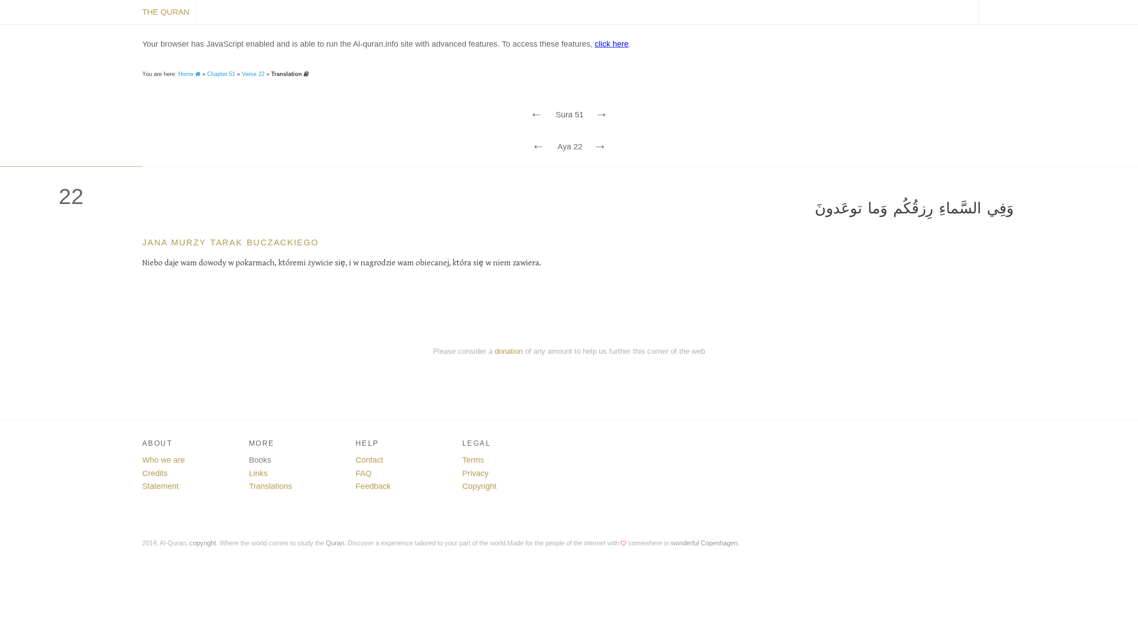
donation (509, 351)
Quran (335, 543)
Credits (155, 473)
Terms (473, 460)
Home (186, 74)
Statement (160, 486)
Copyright (479, 486)
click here (612, 44)
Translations (270, 486)
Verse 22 (253, 74)
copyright (202, 543)
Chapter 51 (221, 74)
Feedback (373, 486)
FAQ (364, 473)
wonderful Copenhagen (704, 543)
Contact (369, 460)
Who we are (163, 460)
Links (258, 473)
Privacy (475, 473)
